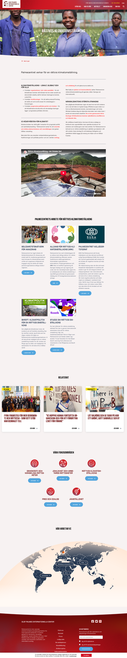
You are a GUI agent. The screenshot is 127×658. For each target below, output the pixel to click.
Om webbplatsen (60, 642)
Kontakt (60, 633)
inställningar (72, 656)
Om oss (117, 6)
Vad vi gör (87, 6)
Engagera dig (107, 6)
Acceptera (86, 655)
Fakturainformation (61, 651)
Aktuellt (97, 6)
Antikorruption (60, 648)
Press (61, 636)
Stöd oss (78, 6)
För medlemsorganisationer (97, 3)
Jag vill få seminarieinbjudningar (91, 644)
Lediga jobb (60, 639)
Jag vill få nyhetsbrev (87, 641)
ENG (123, 3)
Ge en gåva (116, 3)
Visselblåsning (60, 645)
